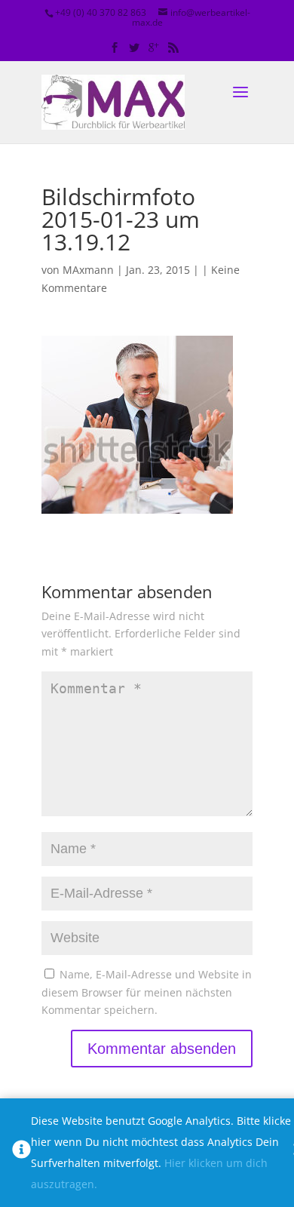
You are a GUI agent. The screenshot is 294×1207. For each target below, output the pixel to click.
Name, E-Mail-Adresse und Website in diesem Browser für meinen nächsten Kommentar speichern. (146, 992)
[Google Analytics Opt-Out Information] (21, 1153)
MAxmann (88, 270)
